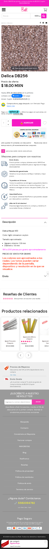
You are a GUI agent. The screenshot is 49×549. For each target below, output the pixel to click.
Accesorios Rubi (15, 537)
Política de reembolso (24, 477)
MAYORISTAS (24, 446)
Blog (24, 452)
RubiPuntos (24, 459)
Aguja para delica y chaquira (29, 338)
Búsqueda (24, 422)
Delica (9, 23)
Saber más (11, 106)
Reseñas (24, 465)
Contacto (24, 428)
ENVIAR (38, 402)
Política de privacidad (24, 471)
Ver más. (13, 375)
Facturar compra (25, 440)
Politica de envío (24, 483)
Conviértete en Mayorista (24, 434)
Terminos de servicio (24, 489)
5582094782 (26, 502)
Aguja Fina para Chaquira (10, 342)
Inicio (3, 23)
